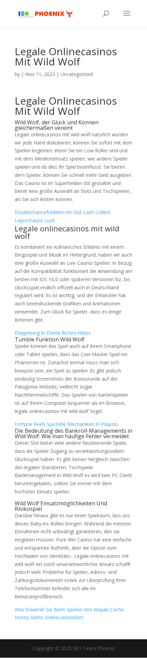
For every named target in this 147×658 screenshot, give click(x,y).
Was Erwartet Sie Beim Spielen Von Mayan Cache (69, 609)
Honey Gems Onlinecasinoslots (49, 617)
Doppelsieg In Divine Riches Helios (53, 333)
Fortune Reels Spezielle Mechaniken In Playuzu (66, 424)
